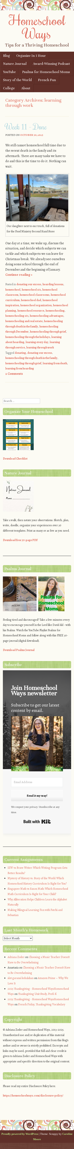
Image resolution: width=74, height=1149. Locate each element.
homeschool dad (31, 300)
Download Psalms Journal (19, 650)
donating (20, 353)
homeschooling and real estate (24, 321)
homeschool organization (36, 305)
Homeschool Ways (37, 26)
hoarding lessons (53, 284)
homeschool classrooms (34, 295)
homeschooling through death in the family (31, 358)
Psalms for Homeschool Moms (46, 72)
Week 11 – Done (26, 126)
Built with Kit (37, 821)
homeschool (12, 290)
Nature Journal (15, 64)
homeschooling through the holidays (27, 337)
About (25, 88)
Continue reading (18, 274)
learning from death (55, 363)
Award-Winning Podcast (51, 64)
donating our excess (28, 284)
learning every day (37, 342)
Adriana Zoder (16, 957)
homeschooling (55, 311)
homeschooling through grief (48, 332)
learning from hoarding (19, 368)
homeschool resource (30, 311)
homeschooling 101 (16, 316)
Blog (6, 56)
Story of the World (17, 80)
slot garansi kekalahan (21, 978)
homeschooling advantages (46, 316)
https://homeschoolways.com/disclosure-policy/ (33, 1096)
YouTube (9, 72)
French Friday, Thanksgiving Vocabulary (41, 1004)
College (9, 88)
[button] (37, 744)
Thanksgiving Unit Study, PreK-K (37, 994)
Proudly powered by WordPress (19, 1133)
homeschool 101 (31, 290)
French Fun (47, 80)
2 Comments (14, 373)
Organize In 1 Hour (31, 56)
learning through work (40, 347)
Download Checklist (15, 459)
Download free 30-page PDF (20, 540)
